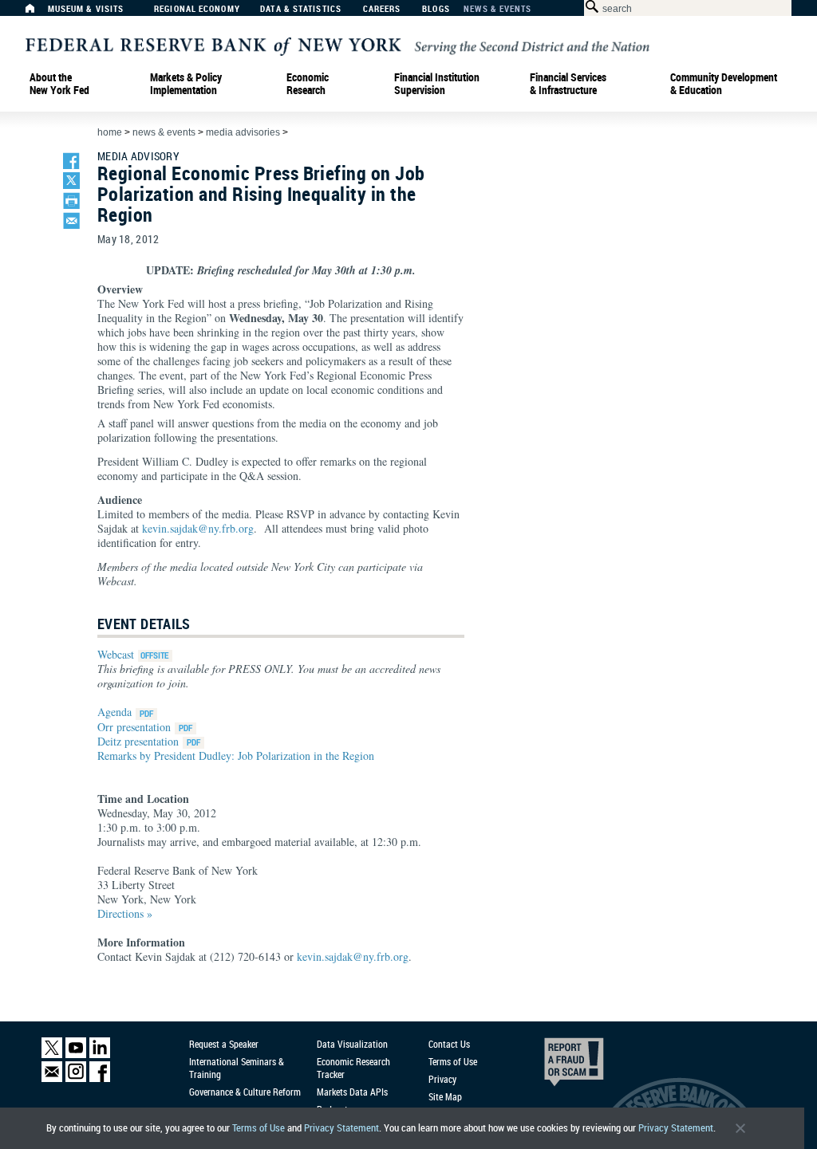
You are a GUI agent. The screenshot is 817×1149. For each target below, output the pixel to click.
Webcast (115, 654)
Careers (382, 9)
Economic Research (307, 83)
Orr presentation (134, 726)
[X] (51, 1054)
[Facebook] (99, 1078)
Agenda (114, 711)
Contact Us (449, 1043)
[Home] (38, 12)
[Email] (51, 1078)
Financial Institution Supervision (437, 83)
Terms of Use (258, 1128)
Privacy (442, 1078)
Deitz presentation (138, 741)
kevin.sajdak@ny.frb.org (198, 528)
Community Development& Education (723, 83)
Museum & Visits (86, 9)
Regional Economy (197, 9)
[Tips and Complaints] (552, 1066)
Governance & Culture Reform (245, 1091)
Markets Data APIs (352, 1091)
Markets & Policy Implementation (186, 83)
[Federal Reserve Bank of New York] (337, 45)
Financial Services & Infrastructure (568, 83)
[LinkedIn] (99, 1054)
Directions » (124, 913)
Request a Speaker (224, 1043)
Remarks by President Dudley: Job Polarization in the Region (235, 755)
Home (109, 132)
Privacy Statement (341, 1128)
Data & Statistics (300, 9)
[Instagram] (75, 1078)
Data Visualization (352, 1043)
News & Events (497, 9)
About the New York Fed (59, 83)
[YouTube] (75, 1054)
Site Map (445, 1096)
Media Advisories (243, 132)
